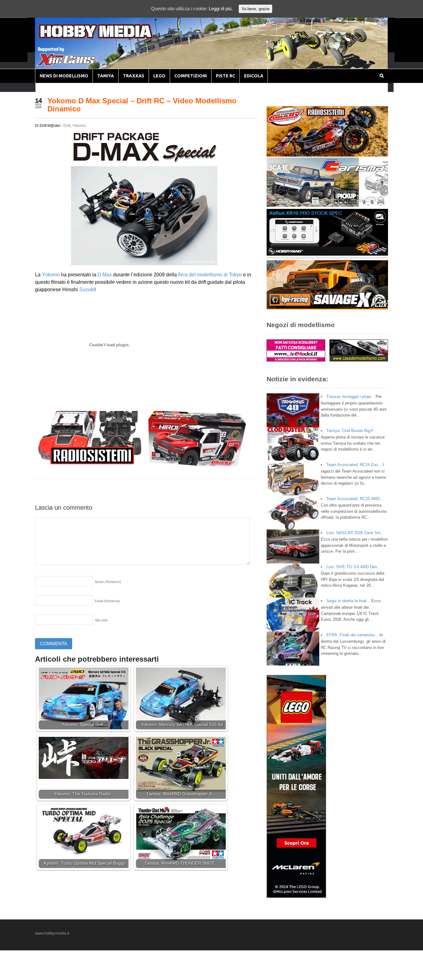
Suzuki (86, 289)
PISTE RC (225, 75)
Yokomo (79, 125)
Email (107, 601)
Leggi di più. (221, 8)
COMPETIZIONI (190, 75)
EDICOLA (253, 75)
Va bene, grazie (255, 8)
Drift (66, 125)
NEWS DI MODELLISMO (64, 75)
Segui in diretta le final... (348, 601)
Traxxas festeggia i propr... (350, 396)
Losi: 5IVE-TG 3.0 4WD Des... (353, 566)
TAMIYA (105, 75)
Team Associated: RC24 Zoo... (354, 464)
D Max (105, 274)
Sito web (101, 620)
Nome (108, 582)
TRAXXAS (133, 75)
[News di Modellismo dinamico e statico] (107, 37)
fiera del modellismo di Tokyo (210, 274)
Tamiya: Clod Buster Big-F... (351, 430)
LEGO (159, 75)
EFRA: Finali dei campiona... (352, 635)
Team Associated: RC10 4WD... (354, 498)
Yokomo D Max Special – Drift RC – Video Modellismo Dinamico (142, 105)
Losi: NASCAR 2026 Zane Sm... (355, 532)
